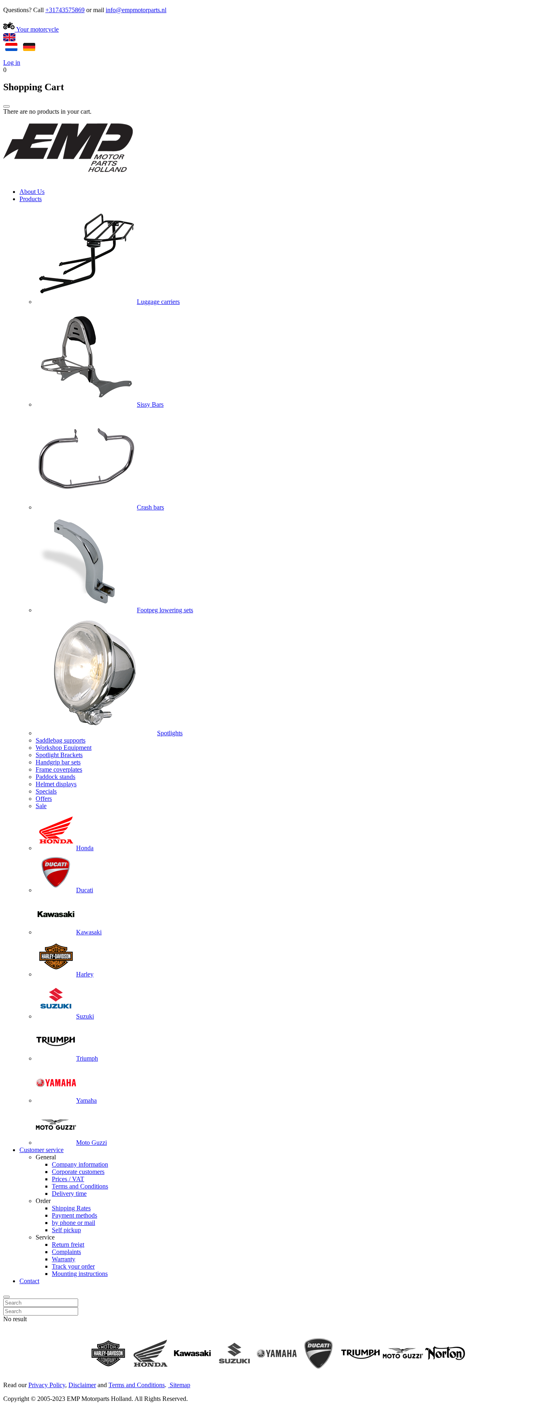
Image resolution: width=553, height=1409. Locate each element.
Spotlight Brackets (59, 754)
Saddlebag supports (60, 740)
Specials (46, 791)
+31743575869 (65, 9)
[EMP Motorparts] (68, 177)
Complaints (66, 1251)
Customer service (41, 1149)
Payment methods (74, 1215)
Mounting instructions (80, 1273)
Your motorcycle (37, 29)
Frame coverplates (59, 769)
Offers (44, 798)
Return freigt (68, 1244)
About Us (32, 191)
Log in (11, 62)
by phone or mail (73, 1222)
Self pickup (66, 1230)
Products (30, 198)
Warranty (63, 1259)
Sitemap (180, 1384)
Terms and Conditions (80, 1186)
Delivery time (69, 1193)
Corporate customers (78, 1171)
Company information (80, 1164)
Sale (41, 805)
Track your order (73, 1266)
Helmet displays (56, 784)
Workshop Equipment (63, 747)
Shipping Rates (71, 1208)
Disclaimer (82, 1384)
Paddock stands (55, 776)
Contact (29, 1280)
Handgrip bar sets (58, 762)
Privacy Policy (46, 1384)
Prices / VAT (68, 1179)
